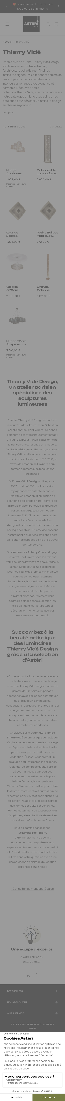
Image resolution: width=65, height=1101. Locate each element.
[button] (7, 24)
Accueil (7, 41)
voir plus (8, 112)
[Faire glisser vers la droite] (36, 974)
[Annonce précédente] (7, 6)
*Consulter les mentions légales (32, 889)
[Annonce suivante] (59, 6)
